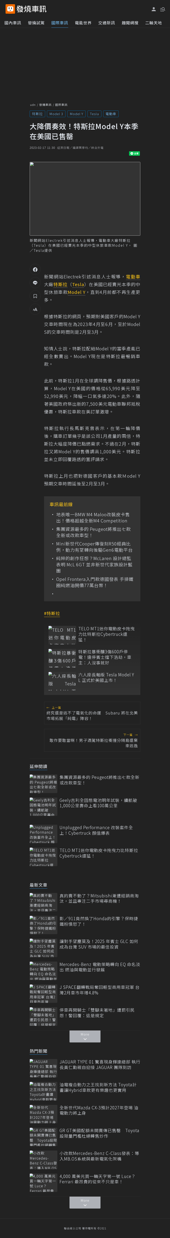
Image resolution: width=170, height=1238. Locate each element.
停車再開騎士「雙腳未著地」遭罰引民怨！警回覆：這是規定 (97, 1012)
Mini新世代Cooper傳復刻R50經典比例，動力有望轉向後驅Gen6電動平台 (94, 547)
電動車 (111, 113)
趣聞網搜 (130, 22)
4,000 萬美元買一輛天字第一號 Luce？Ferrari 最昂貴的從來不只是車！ (98, 1179)
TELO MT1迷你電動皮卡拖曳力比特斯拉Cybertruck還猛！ (106, 634)
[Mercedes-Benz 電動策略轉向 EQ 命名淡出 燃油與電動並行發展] (43, 971)
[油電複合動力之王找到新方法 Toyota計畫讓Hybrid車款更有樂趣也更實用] (43, 1091)
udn (33, 104)
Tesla (94, 113)
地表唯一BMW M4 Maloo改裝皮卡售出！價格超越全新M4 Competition (93, 517)
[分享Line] (35, 282)
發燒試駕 (36, 22)
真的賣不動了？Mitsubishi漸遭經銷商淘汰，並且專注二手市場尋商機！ (99, 898)
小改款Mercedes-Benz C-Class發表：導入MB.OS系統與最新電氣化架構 (99, 1156)
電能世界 (83, 22)
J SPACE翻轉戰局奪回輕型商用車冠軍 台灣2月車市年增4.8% (100, 989)
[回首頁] (31, 9)
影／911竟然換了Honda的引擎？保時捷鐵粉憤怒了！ (99, 921)
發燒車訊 (45, 104)
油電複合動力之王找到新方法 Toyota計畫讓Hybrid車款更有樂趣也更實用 (98, 1087)
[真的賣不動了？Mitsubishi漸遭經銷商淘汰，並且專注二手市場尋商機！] (43, 902)
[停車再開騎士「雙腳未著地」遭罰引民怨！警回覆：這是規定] (43, 1016)
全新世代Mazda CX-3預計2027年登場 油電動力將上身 (99, 1110)
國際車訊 (59, 22)
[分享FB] (35, 269)
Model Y (76, 113)
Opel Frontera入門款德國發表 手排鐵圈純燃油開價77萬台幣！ (94, 582)
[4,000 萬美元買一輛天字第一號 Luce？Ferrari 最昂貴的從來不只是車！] (43, 1183)
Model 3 (56, 113)
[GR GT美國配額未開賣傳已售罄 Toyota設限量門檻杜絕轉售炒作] (43, 1137)
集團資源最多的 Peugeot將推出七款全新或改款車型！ (93, 532)
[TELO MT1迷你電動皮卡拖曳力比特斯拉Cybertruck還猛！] (62, 635)
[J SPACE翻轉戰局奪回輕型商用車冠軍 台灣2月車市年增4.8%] (43, 993)
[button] (162, 9)
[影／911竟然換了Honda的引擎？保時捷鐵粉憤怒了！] (43, 925)
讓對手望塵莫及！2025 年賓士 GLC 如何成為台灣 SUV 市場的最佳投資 (99, 944)
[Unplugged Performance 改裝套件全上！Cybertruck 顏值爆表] (43, 834)
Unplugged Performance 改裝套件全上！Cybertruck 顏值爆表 (96, 830)
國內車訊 (12, 22)
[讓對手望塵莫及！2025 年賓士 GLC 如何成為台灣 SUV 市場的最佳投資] (43, 948)
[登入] (154, 9)
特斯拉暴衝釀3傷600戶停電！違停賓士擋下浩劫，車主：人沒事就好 (104, 657)
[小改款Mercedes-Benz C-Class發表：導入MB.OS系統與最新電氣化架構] (43, 1160)
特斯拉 (37, 113)
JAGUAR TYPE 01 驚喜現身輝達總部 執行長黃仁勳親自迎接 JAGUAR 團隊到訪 (100, 1064)
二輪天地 (153, 22)
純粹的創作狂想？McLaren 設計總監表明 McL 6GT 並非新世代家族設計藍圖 (94, 564)
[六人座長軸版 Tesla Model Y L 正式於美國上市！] (62, 681)
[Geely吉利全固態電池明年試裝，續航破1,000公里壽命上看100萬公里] (43, 807)
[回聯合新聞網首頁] (10, 9)
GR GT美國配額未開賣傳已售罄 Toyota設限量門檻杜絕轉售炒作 (99, 1133)
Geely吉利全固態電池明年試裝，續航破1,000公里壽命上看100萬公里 (98, 803)
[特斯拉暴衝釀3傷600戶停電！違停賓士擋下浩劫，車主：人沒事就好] (62, 658)
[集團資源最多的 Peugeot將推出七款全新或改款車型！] (43, 783)
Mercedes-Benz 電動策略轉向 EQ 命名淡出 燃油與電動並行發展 (100, 967)
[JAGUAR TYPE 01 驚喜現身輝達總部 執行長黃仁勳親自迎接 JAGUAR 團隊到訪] (43, 1068)
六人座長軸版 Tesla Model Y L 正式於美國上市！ (106, 677)
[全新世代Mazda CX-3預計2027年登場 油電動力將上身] (43, 1114)
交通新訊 (106, 22)
